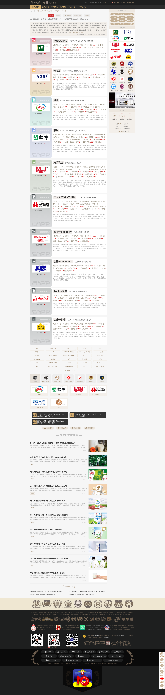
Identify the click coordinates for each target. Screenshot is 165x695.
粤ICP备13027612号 (96, 663)
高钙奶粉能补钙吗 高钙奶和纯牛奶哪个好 (46, 529)
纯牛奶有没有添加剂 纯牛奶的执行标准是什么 (47, 501)
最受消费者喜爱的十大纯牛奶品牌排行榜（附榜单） (47, 591)
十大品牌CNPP (42, 11)
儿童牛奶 (122, 14)
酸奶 (114, 20)
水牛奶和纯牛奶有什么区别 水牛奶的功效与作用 (48, 486)
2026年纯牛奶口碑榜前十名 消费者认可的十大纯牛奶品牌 (87, 591)
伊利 (56, 100)
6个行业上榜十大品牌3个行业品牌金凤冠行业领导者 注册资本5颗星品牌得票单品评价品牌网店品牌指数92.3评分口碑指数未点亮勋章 (79, 77)
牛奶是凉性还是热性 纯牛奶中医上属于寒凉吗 (47, 573)
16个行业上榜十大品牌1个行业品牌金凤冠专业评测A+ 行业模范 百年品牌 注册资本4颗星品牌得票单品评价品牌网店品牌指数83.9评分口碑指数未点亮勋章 (79, 298)
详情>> (70, 32)
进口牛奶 (114, 17)
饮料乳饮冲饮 (57, 11)
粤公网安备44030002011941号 (109, 663)
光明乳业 (58, 162)
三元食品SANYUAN (64, 197)
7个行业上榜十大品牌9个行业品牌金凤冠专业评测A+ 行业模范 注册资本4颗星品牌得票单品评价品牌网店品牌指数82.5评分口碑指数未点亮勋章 (79, 326)
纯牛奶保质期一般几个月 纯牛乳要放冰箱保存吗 (48, 472)
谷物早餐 (130, 24)
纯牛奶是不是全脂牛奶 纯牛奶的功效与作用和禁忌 (49, 515)
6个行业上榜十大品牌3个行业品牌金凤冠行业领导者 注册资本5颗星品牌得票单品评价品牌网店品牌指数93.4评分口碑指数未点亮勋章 (79, 47)
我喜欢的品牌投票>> (78, 32)
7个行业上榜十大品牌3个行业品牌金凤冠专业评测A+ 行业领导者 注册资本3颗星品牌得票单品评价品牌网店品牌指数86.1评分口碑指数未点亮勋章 (79, 238)
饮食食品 (49, 11)
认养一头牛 (60, 319)
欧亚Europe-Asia (63, 261)
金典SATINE (60, 40)
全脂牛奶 (122, 17)
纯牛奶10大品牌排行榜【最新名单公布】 (82, 594)
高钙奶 (32, 536)
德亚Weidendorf (63, 231)
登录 (104, 2)
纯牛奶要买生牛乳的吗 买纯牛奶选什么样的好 (47, 544)
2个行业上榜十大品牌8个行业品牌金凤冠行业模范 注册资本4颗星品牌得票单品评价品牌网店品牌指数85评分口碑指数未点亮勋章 (79, 268)
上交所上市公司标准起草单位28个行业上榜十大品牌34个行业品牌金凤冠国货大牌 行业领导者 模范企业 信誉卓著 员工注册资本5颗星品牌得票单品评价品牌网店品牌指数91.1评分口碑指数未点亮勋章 (79, 108)
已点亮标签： (41, 54)
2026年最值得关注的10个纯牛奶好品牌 (43, 594)
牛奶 (32, 450)
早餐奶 (122, 24)
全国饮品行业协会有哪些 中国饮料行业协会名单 (48, 457)
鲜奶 (32, 565)
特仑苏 (57, 70)
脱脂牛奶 (130, 14)
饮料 (32, 464)
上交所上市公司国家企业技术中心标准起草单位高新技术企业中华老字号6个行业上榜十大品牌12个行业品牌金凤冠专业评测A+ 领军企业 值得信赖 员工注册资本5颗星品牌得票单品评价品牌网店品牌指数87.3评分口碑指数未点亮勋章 (79, 206)
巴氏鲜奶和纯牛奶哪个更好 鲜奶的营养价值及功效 (49, 558)
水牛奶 (32, 493)
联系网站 (107, 637)
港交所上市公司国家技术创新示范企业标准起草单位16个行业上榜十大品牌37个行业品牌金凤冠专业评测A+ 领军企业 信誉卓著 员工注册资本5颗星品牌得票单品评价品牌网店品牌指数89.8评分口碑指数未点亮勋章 (79, 138)
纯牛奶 (64, 11)
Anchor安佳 (60, 291)
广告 (133, 107)
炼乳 (114, 24)
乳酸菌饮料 (130, 20)
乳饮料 (122, 20)
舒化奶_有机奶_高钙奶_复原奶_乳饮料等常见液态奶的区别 (52, 443)
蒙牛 (56, 130)
